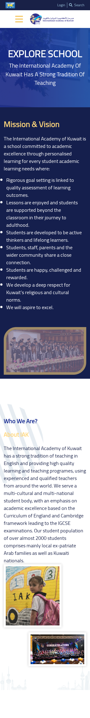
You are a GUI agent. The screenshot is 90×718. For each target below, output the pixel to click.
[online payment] (10, 5)
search (79, 5)
